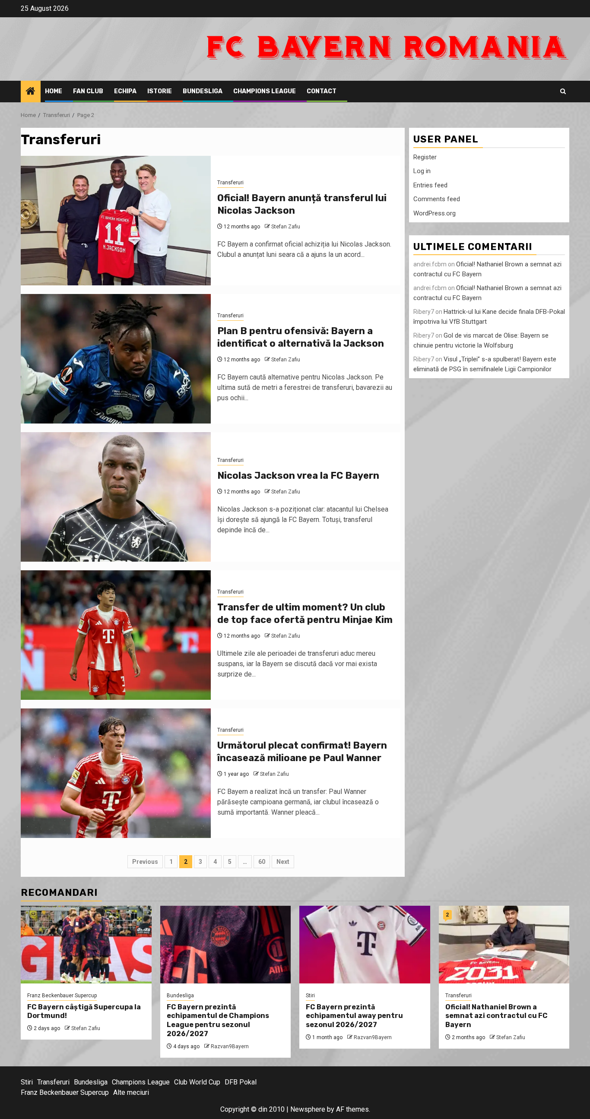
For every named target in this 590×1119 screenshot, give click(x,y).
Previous (145, 861)
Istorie (159, 91)
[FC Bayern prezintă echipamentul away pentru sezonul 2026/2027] (364, 944)
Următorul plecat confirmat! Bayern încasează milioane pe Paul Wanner (302, 752)
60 (261, 861)
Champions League (264, 91)
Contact (321, 91)
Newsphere (307, 1109)
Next (282, 861)
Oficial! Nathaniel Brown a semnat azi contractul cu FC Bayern (496, 1016)
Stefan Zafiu (285, 227)
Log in (422, 171)
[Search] (563, 91)
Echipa (125, 91)
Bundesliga (202, 91)
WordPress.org (434, 213)
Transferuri (230, 183)
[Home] (30, 92)
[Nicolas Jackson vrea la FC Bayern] (116, 497)
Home (53, 91)
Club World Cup (197, 1082)
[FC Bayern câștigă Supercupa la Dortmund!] (86, 944)
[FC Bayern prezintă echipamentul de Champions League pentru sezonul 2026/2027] (225, 944)
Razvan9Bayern (230, 1046)
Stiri (310, 996)
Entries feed (430, 185)
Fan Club (88, 91)
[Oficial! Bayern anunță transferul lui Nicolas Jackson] (116, 220)
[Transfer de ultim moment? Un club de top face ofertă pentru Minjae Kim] (116, 635)
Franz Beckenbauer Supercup (62, 996)
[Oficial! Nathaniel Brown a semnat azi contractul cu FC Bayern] (504, 944)
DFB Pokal (241, 1082)
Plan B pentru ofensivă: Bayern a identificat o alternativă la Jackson (300, 337)
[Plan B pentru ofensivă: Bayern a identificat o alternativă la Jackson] (116, 359)
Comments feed (436, 199)
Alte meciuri (131, 1092)
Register (425, 157)
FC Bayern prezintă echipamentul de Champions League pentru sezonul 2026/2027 (218, 1020)
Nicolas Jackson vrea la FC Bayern (298, 475)
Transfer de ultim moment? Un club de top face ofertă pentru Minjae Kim (305, 613)
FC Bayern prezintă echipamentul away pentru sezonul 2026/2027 (354, 1016)
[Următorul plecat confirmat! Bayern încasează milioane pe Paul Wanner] (116, 773)
